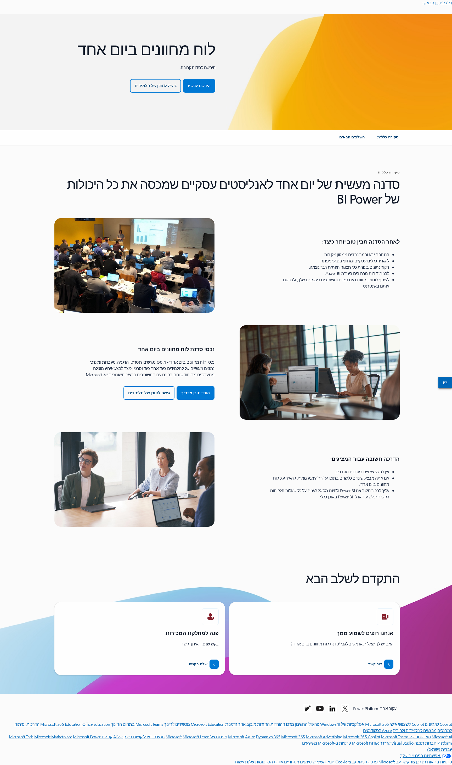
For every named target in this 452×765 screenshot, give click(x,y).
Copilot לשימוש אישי (407, 724)
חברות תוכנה (425, 743)
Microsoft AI (442, 736)
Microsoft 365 (377, 724)
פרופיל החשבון (306, 724)
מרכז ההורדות (282, 724)
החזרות (263, 724)
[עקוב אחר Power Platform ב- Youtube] (320, 708)
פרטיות (372, 761)
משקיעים (309, 743)
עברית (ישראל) (439, 749)
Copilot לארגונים (438, 724)
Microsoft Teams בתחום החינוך (137, 724)
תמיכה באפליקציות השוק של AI (139, 736)
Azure (250, 736)
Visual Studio (402, 743)
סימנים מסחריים (298, 761)
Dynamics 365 (268, 736)
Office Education (96, 724)
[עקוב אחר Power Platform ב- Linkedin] (332, 708)
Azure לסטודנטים (377, 730)
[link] (388, 139)
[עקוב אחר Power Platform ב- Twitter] (345, 708)
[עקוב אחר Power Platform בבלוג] (307, 708)
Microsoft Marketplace (53, 736)
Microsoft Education (207, 724)
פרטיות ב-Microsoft (334, 743)
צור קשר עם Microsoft (396, 761)
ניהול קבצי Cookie (350, 761)
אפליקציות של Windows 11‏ (342, 724)
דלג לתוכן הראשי (437, 2)
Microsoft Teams (395, 736)
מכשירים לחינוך (177, 724)
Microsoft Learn (196, 736)
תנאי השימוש (324, 761)
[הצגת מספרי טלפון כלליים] (446, 382)
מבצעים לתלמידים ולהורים (415, 730)
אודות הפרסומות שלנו (265, 761)
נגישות (240, 761)
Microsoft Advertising (324, 736)
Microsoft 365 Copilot (361, 736)
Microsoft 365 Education (61, 724)
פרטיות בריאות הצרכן (434, 761)
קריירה (385, 743)
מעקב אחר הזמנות (240, 724)
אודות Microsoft (365, 743)
